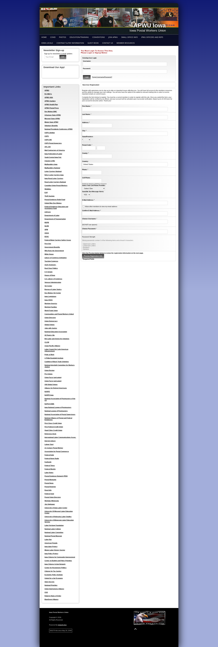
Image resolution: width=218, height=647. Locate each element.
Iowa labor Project (51, 546)
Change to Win (50, 161)
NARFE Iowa (49, 395)
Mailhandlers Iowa (51, 164)
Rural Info (48, 490)
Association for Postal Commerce (57, 451)
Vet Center (48, 286)
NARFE (47, 392)
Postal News (49, 483)
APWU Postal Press (52, 108)
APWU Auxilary (50, 101)
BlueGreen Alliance (51, 599)
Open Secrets (49, 582)
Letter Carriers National (53, 171)
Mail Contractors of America (55, 150)
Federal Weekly (50, 469)
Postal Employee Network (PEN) (56, 476)
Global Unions (49, 325)
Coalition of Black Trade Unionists (57, 362)
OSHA (47, 233)
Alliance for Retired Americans (56, 388)
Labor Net (48, 539)
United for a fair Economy (54, 578)
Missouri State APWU (52, 119)
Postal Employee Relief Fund (55, 200)
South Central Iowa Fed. (53, 157)
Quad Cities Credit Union (53, 430)
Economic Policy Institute (54, 575)
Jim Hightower (50, 504)
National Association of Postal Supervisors (60, 414)
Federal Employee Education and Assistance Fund (56, 207)
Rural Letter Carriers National (55, 182)
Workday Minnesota (52, 501)
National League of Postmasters (56, 411)
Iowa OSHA (49, 300)
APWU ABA (49, 97)
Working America (51, 303)
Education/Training (79, 37)
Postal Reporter (50, 487)
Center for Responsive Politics (55, 568)
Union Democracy (51, 321)
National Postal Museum (53, 536)
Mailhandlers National (52, 168)
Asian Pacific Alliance (52, 346)
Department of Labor (52, 215)
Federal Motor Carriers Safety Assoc (58, 240)
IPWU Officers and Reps (152, 37)
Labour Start (49, 444)
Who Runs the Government (54, 251)
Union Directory (50, 318)
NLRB (47, 226)
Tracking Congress (51, 261)
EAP (46, 192)
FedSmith (48, 462)
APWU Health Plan (51, 104)
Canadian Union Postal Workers (56, 185)
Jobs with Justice (51, 328)
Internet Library (50, 441)
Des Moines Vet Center (53, 293)
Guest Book (93, 43)
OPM (46, 229)
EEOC (47, 237)
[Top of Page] (135, 629)
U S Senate (48, 272)
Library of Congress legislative (56, 258)
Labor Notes (49, 473)
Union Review (49, 370)
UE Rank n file (50, 335)
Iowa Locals (47, 43)
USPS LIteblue (50, 133)
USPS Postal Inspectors (53, 143)
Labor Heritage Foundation (54, 525)
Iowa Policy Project (51, 554)
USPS (47, 136)
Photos (62, 37)
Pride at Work (49, 355)
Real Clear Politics (51, 268)
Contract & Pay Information (70, 43)
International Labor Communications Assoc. (60, 437)
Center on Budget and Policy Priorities (58, 561)
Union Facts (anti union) (53, 377)
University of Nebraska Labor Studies (58, 517)
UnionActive (62, 625)
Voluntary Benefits (51, 126)
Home (44, 37)
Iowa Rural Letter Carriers (54, 178)
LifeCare (48, 212)
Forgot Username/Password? (102, 77)
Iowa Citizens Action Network (55, 564)
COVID (53, 37)
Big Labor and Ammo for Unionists (57, 339)
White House (49, 254)
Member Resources (126, 43)
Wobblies (48, 189)
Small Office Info (129, 37)
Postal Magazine (50, 480)
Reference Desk (50, 434)
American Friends (51, 543)
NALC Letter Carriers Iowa (54, 175)
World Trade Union (51, 310)
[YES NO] (86, 195)
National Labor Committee (54, 532)
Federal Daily (49, 455)
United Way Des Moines (53, 203)
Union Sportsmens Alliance (54, 589)
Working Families (51, 307)
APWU (47, 90)
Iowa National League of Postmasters (58, 407)
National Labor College (53, 529)
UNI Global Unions (51, 384)
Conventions (98, 37)
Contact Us (107, 43)
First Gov (48, 244)
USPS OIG (48, 140)
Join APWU (113, 37)
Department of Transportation (55, 219)
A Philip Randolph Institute (54, 358)
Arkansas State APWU (53, 115)
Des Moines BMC (51, 111)
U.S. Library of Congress (53, 279)
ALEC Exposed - (50, 265)
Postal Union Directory (53, 497)
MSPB (47, 222)
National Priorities (51, 585)
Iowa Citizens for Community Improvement (60, 557)
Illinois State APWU (51, 122)
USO (46, 592)
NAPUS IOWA (49, 404)
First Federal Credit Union (54, 427)
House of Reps (50, 275)
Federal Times (50, 465)
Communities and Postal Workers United (59, 314)
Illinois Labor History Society (55, 550)
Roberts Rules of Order (53, 596)
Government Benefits (52, 247)
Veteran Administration (53, 282)
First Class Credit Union (53, 423)
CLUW (47, 342)
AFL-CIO (48, 147)
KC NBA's (48, 94)
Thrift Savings (49, 196)
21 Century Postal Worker (54, 448)
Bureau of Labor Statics (53, 289)
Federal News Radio (52, 458)
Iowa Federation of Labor (53, 154)
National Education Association (56, 332)
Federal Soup (49, 494)
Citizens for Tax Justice (53, 571)
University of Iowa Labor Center (56, 508)
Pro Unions (48, 374)
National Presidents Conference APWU (59, 129)
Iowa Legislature (50, 296)
